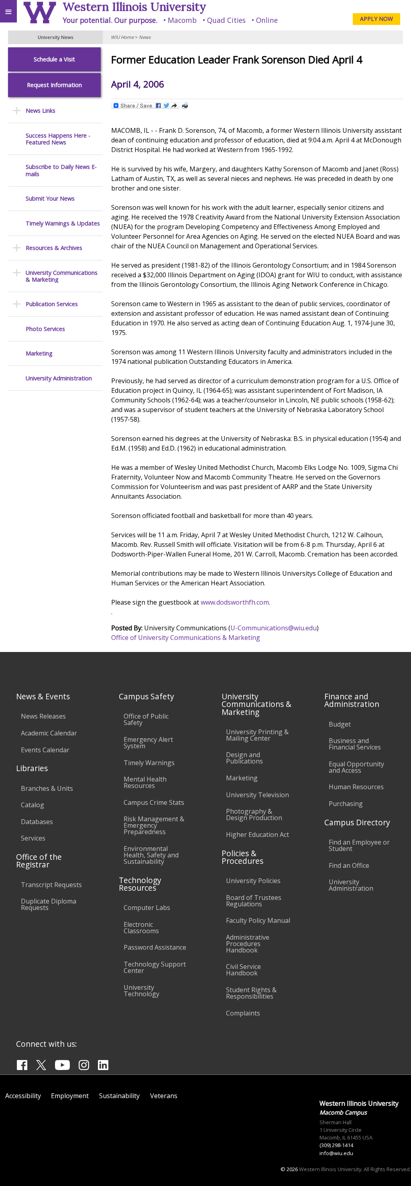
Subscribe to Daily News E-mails (61, 170)
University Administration (59, 378)
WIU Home (122, 37)
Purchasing (346, 803)
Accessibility (23, 1095)
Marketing (39, 353)
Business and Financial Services (355, 743)
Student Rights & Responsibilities (251, 993)
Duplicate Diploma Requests (48, 904)
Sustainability (119, 1095)
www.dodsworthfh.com (235, 602)
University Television (257, 794)
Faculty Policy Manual (258, 920)
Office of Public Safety (146, 719)
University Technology (141, 990)
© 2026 (289, 1169)
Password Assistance (155, 947)
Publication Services (52, 304)
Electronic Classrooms (141, 927)
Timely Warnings (149, 762)
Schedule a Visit (54, 59)
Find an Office (349, 865)
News (145, 37)
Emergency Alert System (148, 742)
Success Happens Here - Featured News (58, 139)
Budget (340, 724)
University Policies (253, 880)
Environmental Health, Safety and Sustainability (151, 855)
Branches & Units (47, 788)
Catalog (32, 804)
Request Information (54, 84)
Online (267, 20)
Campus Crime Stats (154, 802)
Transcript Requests (51, 884)
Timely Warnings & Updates (63, 223)
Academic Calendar (49, 733)
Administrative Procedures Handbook (247, 943)
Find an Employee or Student (359, 845)
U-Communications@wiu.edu (273, 627)
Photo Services (45, 328)
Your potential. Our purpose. (110, 20)
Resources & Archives (54, 247)
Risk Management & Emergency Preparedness (154, 825)
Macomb (182, 20)
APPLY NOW (376, 18)
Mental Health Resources (145, 782)
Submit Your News (50, 198)
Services (33, 838)
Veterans (163, 1095)
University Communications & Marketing (62, 276)
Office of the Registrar (39, 860)
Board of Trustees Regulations (253, 900)
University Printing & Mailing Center (257, 735)
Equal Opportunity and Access (356, 767)
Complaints (243, 1013)
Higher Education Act (257, 834)
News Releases (43, 716)
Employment (70, 1095)
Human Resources (356, 786)
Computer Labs (147, 907)
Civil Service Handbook (243, 969)
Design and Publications (244, 758)
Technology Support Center (155, 967)
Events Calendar (45, 749)
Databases (37, 821)
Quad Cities (226, 20)
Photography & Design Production (254, 814)
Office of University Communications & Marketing (185, 637)
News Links (40, 110)
